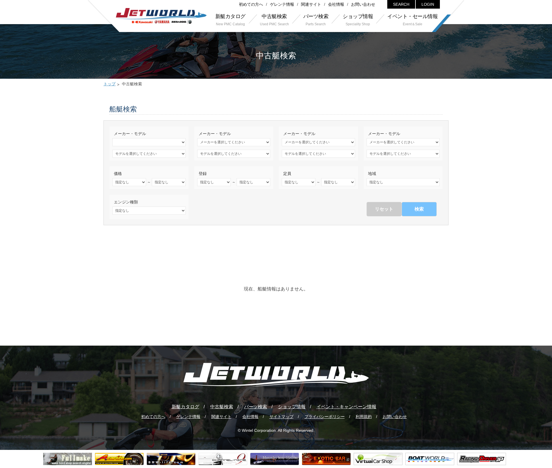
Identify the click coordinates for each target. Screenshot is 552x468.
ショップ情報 (292, 406)
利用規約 (364, 416)
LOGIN (427, 4)
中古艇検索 (221, 406)
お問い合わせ (363, 4)
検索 (419, 209)
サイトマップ (281, 416)
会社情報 (336, 4)
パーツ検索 (255, 406)
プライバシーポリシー (324, 416)
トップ (109, 84)
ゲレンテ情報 (282, 4)
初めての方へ (251, 4)
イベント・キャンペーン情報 (346, 406)
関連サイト (311, 4)
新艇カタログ (185, 406)
